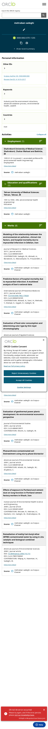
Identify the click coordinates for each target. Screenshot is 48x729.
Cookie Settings (24, 387)
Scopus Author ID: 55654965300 (16, 76)
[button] (41, 134)
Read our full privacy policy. (14, 366)
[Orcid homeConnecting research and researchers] (8, 4)
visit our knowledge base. (24, 715)
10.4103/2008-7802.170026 (18, 296)
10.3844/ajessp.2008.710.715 (19, 554)
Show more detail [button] (10, 166)
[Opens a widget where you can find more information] (39, 725)
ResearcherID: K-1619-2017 (15, 79)
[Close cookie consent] (43, 339)
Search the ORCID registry (11, 11)
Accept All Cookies (24, 380)
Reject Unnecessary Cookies (24, 373)
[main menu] (44, 4)
